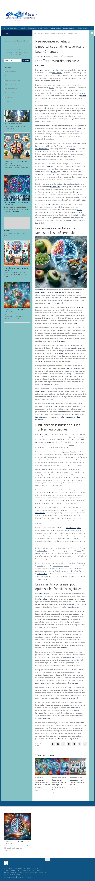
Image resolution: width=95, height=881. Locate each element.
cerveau (83, 75)
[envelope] (69, 744)
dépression (68, 98)
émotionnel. (59, 303)
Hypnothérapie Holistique (12, 80)
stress (79, 551)
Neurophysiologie (54, 2)
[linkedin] (63, 744)
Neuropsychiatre (73, 33)
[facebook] (53, 744)
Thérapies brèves (80, 2)
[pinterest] (74, 744)
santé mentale (57, 73)
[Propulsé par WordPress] (16, 877)
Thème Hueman (28, 877)
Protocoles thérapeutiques (26, 2)
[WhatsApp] (79, 744)
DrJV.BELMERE (42, 56)
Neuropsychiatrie (67, 2)
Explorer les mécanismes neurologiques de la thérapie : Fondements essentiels (42, 782)
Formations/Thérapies (9, 2)
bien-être (51, 303)
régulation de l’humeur (51, 384)
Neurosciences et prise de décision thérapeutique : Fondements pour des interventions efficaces (16, 209)
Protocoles (8, 97)
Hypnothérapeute (42, 33)
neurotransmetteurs (42, 149)
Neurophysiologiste (57, 33)
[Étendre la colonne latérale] (91, 33)
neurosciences (43, 70)
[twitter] (58, 744)
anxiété (47, 174)
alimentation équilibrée (66, 184)
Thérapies (8, 101)
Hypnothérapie (41, 2)
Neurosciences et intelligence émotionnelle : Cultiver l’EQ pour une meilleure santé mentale (16, 168)
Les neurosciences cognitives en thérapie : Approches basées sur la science (15, 274)
